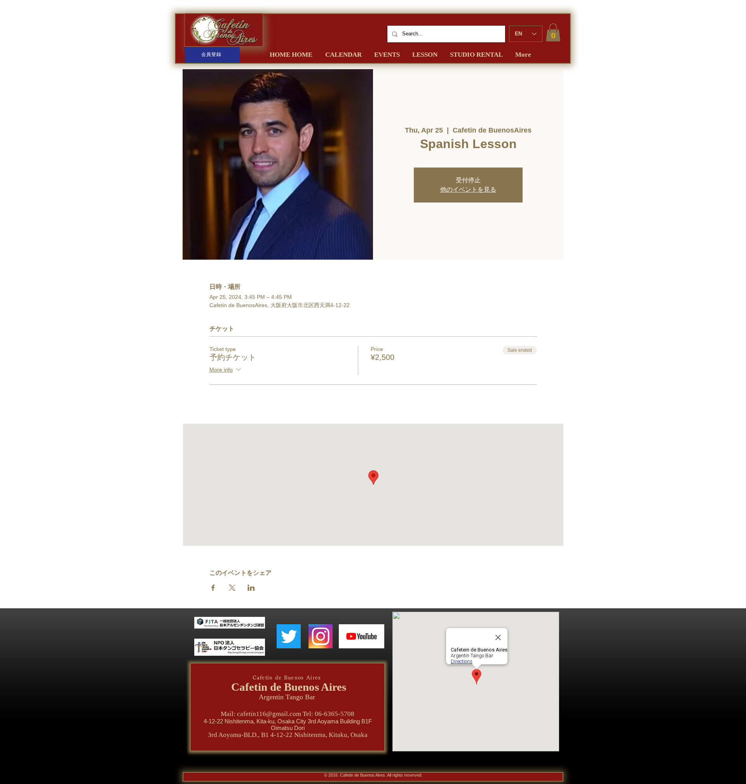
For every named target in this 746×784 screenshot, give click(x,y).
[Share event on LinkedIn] (251, 588)
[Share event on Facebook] (213, 588)
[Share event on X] (232, 588)
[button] (553, 32)
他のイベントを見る (468, 189)
